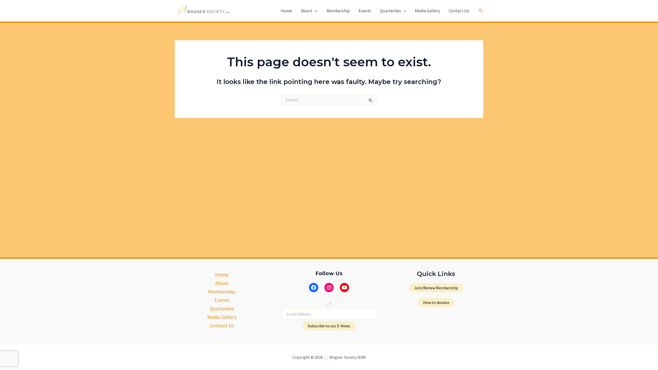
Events (365, 11)
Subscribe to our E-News (329, 325)
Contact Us (459, 11)
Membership (338, 11)
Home (286, 11)
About (306, 11)
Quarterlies (390, 11)
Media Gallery (427, 11)
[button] (314, 11)
